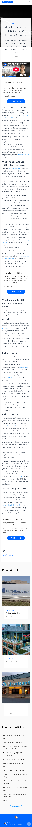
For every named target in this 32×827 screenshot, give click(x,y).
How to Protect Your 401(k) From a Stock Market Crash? (15, 795)
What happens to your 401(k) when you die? (15, 737)
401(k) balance (12, 377)
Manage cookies (19, 824)
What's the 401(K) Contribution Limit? (14, 770)
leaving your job (14, 169)
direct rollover (23, 367)
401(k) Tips (16, 23)
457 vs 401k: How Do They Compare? (14, 759)
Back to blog (16, 806)
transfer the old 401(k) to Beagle (13, 505)
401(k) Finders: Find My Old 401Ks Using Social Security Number (15, 747)
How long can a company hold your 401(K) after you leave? (16, 775)
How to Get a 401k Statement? (12, 742)
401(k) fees (5, 328)
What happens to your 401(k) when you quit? (15, 765)
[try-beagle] (16, 101)
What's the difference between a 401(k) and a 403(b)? (15, 782)
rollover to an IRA (23, 155)
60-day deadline (16, 476)
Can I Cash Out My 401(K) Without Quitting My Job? (13, 754)
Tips (10, 555)
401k (4, 555)
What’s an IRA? (7, 801)
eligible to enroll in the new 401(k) (13, 426)
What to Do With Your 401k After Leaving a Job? (15, 789)
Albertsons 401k (11, 710)
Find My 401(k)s (7, 2)
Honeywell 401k (11, 661)
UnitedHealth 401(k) (13, 613)
